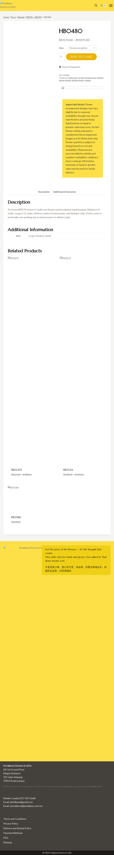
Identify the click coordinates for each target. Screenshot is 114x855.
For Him (81, 78)
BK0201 (16, 470)
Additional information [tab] (64, 192)
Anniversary (72, 78)
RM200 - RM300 (71, 80)
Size (61, 47)
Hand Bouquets (91, 78)
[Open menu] (110, 5)
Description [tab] (44, 192)
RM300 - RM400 (84, 80)
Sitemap (7, 842)
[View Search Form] (96, 5)
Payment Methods (13, 833)
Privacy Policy (10, 823)
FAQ (5, 837)
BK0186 (16, 517)
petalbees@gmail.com (21, 802)
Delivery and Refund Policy (17, 828)
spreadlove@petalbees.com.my (26, 805)
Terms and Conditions (14, 818)
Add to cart (81, 57)
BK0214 (68, 470)
